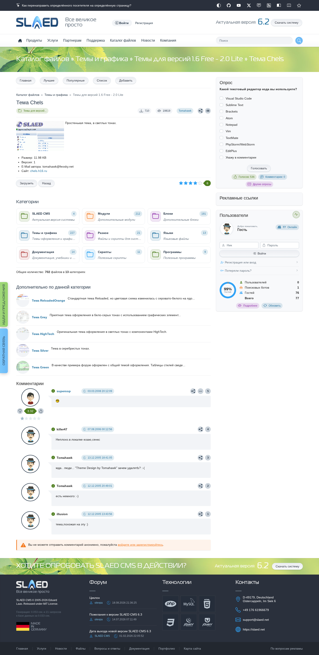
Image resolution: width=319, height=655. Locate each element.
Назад (46, 183)
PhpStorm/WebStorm (240, 144)
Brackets (232, 111)
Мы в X (249, 5)
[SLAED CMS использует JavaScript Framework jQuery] (189, 622)
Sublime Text (234, 105)
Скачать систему (286, 22)
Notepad (231, 124)
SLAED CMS (24, 600)
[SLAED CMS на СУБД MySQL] (189, 604)
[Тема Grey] (22, 317)
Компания (168, 40)
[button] (122, 23)
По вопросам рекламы (287, 648)
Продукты (34, 40)
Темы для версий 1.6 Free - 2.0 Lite (189, 59)
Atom (229, 118)
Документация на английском (289, 5)
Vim (228, 131)
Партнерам (72, 40)
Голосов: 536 (247, 176)
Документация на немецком (279, 5)
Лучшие (49, 80)
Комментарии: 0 (275, 176)
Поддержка (96, 40)
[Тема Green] (22, 367)
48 (207, 110)
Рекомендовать (299, 5)
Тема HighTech (43, 334)
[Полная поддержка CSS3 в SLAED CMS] (170, 622)
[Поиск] (299, 40)
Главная (25, 80)
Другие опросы (262, 184)
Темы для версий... (34, 110)
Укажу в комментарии (241, 157)
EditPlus (231, 151)
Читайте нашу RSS (269, 5)
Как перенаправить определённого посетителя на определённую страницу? (75, 5)
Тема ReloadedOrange (48, 300)
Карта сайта (192, 648)
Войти (262, 253)
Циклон (94, 597)
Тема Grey (39, 317)
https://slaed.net (254, 629)
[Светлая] (219, 5)
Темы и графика (103, 59)
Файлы (81, 648)
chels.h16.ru (38, 171)
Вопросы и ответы (107, 648)
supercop (64, 391)
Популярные (76, 80)
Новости (148, 40)
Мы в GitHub (228, 5)
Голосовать (259, 168)
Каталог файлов (123, 40)
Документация (139, 648)
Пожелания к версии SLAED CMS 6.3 (115, 614)
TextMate (232, 138)
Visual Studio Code (239, 98)
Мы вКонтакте (259, 5)
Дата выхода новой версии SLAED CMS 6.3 (120, 631)
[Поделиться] (200, 111)
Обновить (275, 305)
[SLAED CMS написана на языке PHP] (170, 604)
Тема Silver (40, 350)
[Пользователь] (200, 391)
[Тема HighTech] (22, 333)
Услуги (52, 40)
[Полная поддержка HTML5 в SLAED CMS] (207, 604)
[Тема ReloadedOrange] (22, 300)
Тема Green (40, 367)
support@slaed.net (256, 619)
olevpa (99, 602)
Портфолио (166, 648)
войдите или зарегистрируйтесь (140, 544)
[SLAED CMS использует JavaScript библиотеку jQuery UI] (207, 622)
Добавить (125, 80)
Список (102, 80)
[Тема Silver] (22, 350)
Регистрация (144, 23)
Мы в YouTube (238, 5)
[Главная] (20, 40)
